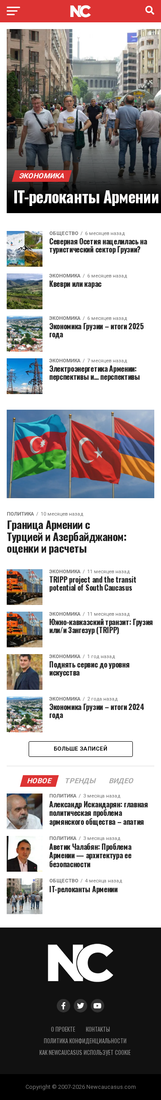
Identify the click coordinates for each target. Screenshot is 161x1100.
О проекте (63, 1029)
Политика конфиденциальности (85, 1041)
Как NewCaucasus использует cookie (85, 1052)
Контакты (98, 1029)
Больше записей (80, 748)
